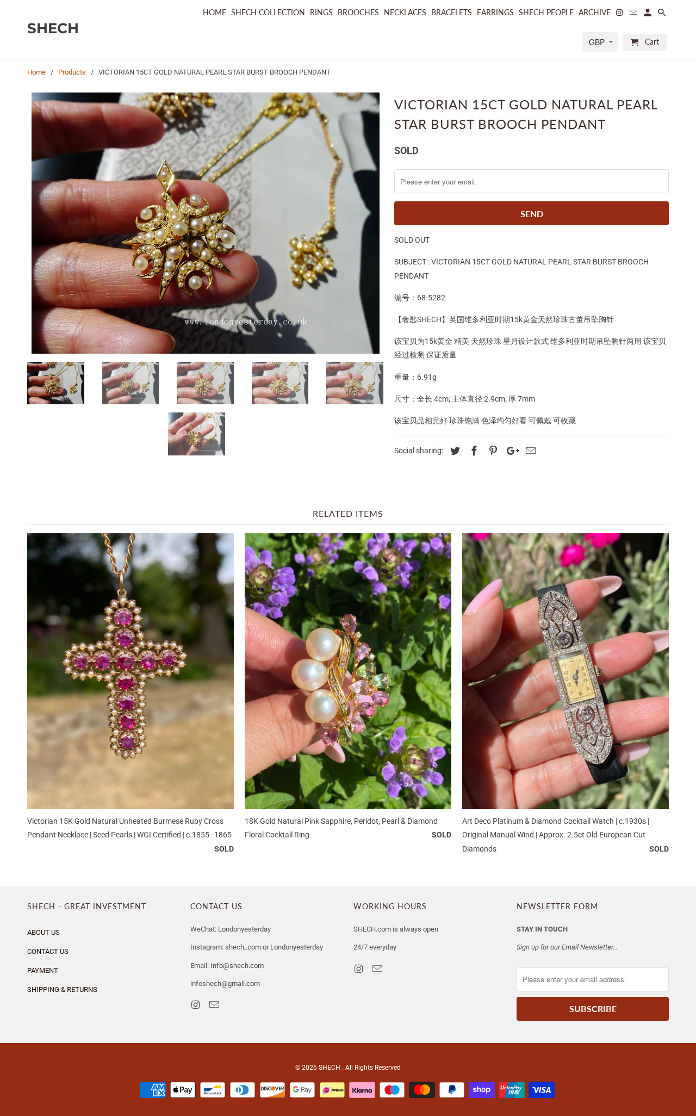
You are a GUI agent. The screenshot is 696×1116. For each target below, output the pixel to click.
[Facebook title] (472, 451)
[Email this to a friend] (529, 451)
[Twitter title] (453, 451)
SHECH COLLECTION (268, 12)
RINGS (321, 12)
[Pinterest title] (491, 451)
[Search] (662, 14)
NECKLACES (405, 12)
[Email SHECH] (215, 1004)
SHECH (330, 1067)
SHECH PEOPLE (546, 12)
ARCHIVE (595, 12)
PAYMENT (42, 970)
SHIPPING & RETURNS (62, 989)
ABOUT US (43, 932)
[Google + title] (510, 451)
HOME (214, 12)
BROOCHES (358, 12)
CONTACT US (48, 951)
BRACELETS (451, 12)
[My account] (648, 14)
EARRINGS (495, 12)
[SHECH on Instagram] (196, 1004)
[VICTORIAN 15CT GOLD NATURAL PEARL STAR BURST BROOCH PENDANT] (205, 223)
